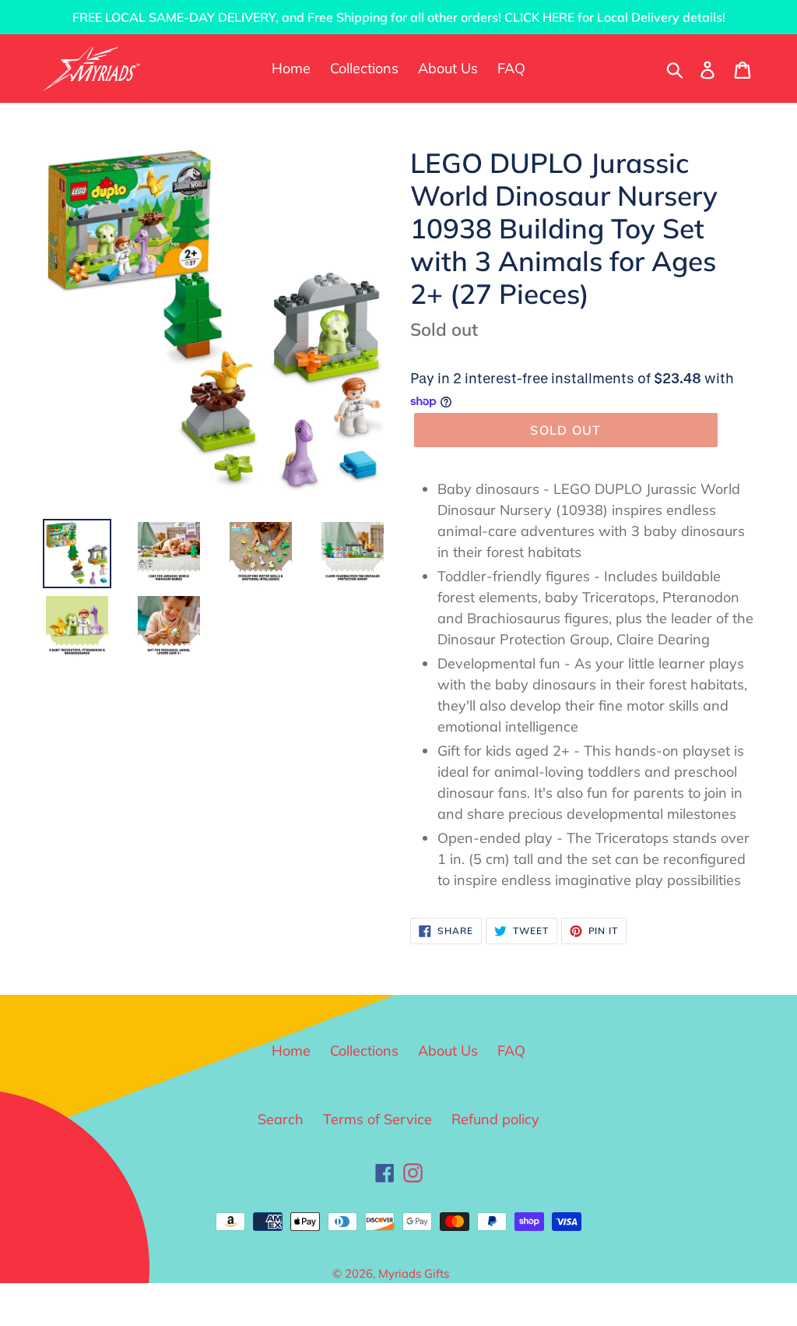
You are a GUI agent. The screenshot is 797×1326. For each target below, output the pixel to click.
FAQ (511, 1051)
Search (281, 1119)
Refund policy (495, 1119)
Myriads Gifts (413, 1273)
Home (291, 1051)
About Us (448, 1051)
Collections (364, 1051)
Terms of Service (377, 1119)
